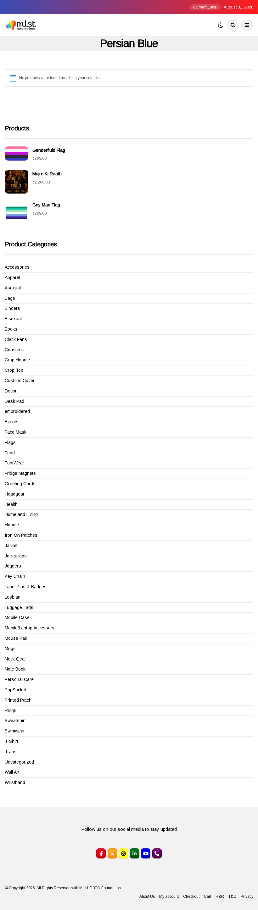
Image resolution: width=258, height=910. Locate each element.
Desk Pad (14, 401)
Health (11, 504)
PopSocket (15, 689)
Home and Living (21, 514)
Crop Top (14, 370)
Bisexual (13, 318)
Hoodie (12, 524)
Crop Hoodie (17, 359)
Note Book (15, 669)
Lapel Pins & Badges (26, 586)
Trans (11, 751)
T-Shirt (11, 741)
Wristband (15, 782)
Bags (10, 298)
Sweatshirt (15, 720)
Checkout (191, 896)
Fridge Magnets (20, 473)
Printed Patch (18, 700)
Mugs (10, 648)
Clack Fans (16, 339)
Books (11, 329)
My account (169, 896)
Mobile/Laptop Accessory (29, 627)
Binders (12, 308)
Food (10, 452)
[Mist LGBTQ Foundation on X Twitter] (112, 853)
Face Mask (15, 432)
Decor (11, 390)
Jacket (11, 545)
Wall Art (12, 772)
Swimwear (15, 730)
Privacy (247, 896)
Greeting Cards (20, 483)
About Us (147, 896)
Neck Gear (15, 658)
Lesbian (12, 597)
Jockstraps (16, 555)
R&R (220, 896)
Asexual (13, 287)
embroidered (17, 411)
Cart (207, 896)
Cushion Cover (20, 380)
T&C (232, 896)
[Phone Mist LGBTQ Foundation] (157, 853)
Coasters (14, 349)
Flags (10, 442)
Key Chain (15, 576)
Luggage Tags (19, 607)
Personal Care (19, 679)
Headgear (15, 493)
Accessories (17, 267)
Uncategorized (19, 762)
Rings (10, 710)
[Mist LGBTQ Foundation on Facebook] (101, 853)
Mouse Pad (16, 638)
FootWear (14, 462)
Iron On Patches (21, 535)
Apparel (12, 277)
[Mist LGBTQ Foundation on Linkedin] (134, 853)
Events (12, 421)
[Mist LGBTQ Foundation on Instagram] (123, 853)
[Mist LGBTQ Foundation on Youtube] (145, 853)
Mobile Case (17, 617)
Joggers (13, 565)
